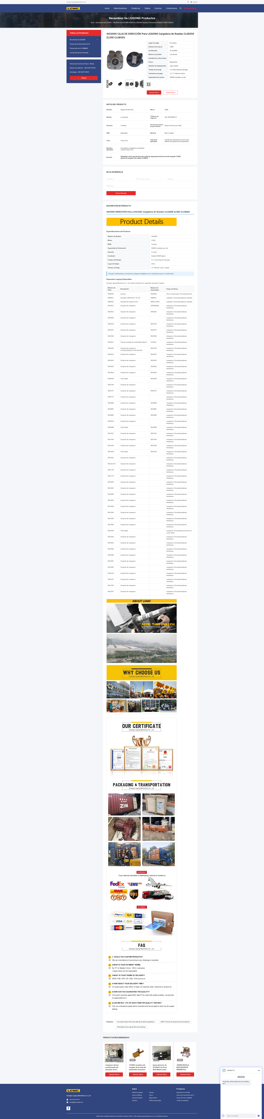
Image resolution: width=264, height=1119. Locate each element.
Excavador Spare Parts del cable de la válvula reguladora (135, 1022)
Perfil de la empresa (137, 1092)
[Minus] (259, 1070)
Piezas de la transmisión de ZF (80, 44)
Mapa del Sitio (153, 1098)
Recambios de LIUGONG (103, 22)
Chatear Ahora (154, 92)
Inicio (92, 22)
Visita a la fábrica (137, 1095)
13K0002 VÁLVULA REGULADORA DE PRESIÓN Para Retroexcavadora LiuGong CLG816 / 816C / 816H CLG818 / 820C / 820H (184, 1067)
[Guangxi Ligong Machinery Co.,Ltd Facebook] (188, 2)
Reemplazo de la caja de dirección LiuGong (131, 1027)
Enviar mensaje (121, 193)
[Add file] (223, 1115)
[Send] (258, 1115)
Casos (151, 1095)
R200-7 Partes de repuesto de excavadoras (175, 1022)
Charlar (83, 78)
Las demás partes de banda (79, 52)
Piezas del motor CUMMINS (79, 48)
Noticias (151, 1092)
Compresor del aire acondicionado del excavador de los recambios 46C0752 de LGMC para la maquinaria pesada (113, 1067)
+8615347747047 (90, 68)
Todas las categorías (183, 1100)
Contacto (134, 1100)
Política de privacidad (155, 1100)
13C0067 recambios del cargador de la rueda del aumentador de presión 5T (137, 1067)
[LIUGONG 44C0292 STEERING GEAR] (125, 59)
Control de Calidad (137, 1098)
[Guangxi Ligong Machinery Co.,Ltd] (73, 8)
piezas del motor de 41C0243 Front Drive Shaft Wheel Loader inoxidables (160, 1067)
